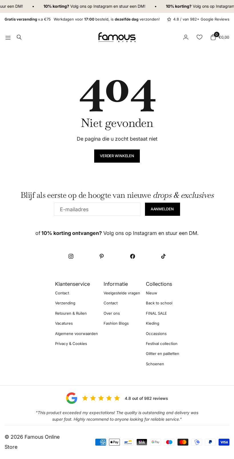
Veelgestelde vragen (122, 293)
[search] (19, 37)
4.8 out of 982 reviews (146, 398)
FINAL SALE (156, 313)
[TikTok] (163, 256)
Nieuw (151, 293)
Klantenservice (72, 284)
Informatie (116, 284)
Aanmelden (163, 209)
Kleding (152, 323)
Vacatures (64, 323)
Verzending (65, 303)
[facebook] (132, 256)
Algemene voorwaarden (76, 333)
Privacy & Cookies (71, 343)
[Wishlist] (199, 37)
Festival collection (161, 343)
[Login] (185, 37)
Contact (62, 293)
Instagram (101, 6)
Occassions (156, 333)
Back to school (159, 303)
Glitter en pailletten (162, 353)
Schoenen (155, 364)
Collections (159, 284)
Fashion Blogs (116, 323)
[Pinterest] (101, 256)
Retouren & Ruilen (71, 313)
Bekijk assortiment (8, 37)
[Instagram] (70, 256)
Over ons (112, 313)
